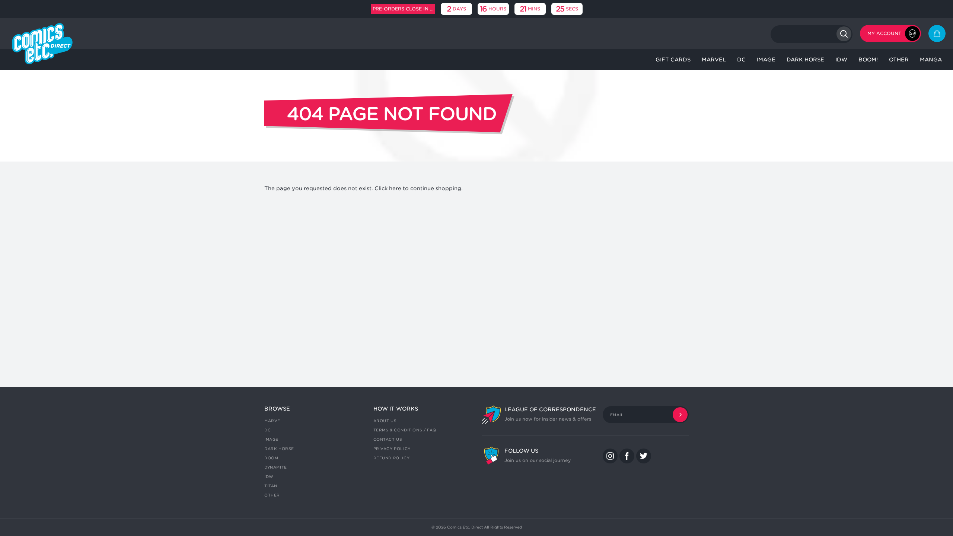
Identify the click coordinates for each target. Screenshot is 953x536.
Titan (270, 486)
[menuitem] (673, 59)
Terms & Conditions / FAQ (404, 430)
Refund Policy (391, 458)
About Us (385, 420)
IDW (269, 476)
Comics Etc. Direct (465, 527)
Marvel (273, 420)
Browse (277, 409)
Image (271, 439)
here (395, 188)
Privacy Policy (392, 448)
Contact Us (387, 439)
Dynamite (275, 467)
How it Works (395, 409)
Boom (271, 458)
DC (267, 430)
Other (272, 495)
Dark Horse (279, 448)
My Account (884, 33)
